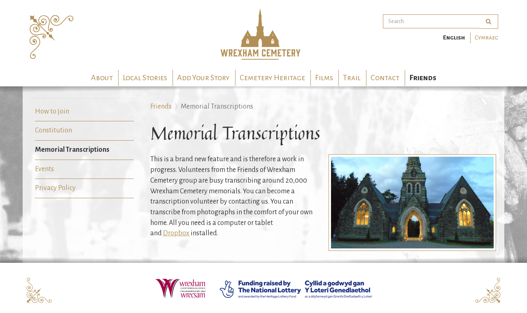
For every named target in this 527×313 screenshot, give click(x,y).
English (454, 37)
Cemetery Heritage (272, 78)
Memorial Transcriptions (72, 149)
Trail (352, 78)
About (102, 78)
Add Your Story (203, 78)
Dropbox (176, 233)
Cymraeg (486, 37)
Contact (385, 78)
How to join (52, 111)
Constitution (53, 130)
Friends (422, 78)
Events (44, 169)
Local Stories (145, 78)
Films (324, 78)
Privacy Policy (55, 188)
